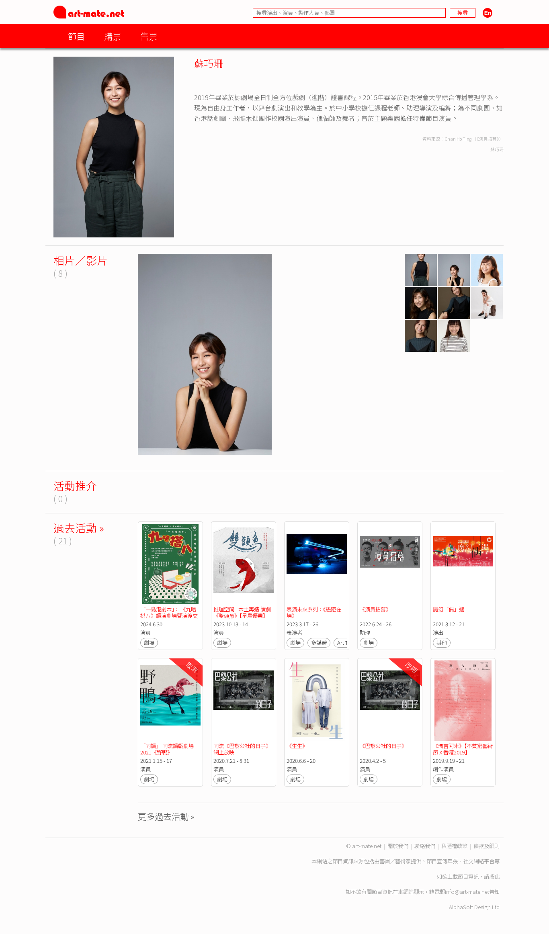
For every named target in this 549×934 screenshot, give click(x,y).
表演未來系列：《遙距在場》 (314, 612)
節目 (76, 36)
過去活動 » (78, 527)
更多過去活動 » (166, 816)
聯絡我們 (424, 846)
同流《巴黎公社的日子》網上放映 (242, 749)
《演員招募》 (375, 609)
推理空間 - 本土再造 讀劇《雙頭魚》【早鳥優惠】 (242, 612)
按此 (494, 876)
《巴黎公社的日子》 (383, 746)
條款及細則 (486, 846)
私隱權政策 (454, 846)
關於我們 (397, 846)
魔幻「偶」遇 (448, 609)
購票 (112, 36)
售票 (148, 36)
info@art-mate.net (467, 891)
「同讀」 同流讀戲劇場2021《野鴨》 (167, 749)
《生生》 (297, 746)
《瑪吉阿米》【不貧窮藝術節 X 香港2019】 (463, 749)
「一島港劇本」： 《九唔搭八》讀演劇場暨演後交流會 (169, 615)
